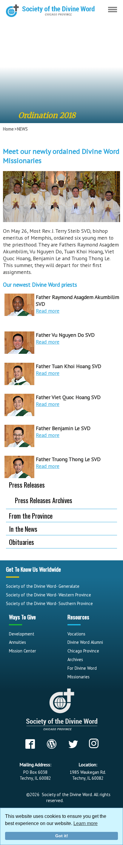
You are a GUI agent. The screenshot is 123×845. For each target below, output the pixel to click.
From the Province (31, 515)
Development (21, 634)
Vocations (76, 634)
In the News (23, 529)
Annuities (17, 642)
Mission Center (22, 651)
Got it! (61, 835)
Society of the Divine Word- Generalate (42, 586)
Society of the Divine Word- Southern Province (49, 603)
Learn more (85, 823)
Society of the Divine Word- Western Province (48, 595)
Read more (47, 310)
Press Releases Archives (43, 500)
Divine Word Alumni (85, 642)
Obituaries (21, 542)
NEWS (22, 129)
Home (8, 129)
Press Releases (27, 484)
